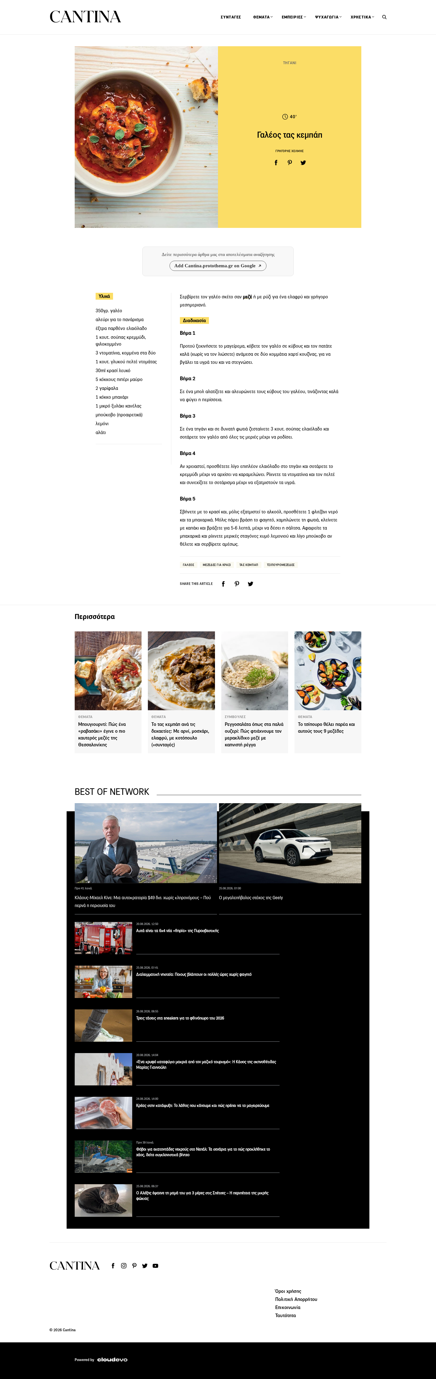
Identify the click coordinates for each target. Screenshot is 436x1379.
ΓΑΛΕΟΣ (188, 565)
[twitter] (303, 162)
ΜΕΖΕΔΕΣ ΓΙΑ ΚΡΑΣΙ (217, 565)
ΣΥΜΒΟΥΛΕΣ (235, 717)
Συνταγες (231, 17)
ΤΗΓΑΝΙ (289, 62)
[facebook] (276, 162)
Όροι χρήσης (288, 1291)
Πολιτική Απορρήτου (296, 1299)
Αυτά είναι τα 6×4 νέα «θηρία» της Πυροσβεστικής (177, 930)
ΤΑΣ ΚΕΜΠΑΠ (248, 565)
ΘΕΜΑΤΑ (85, 717)
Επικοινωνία (288, 1307)
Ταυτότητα (285, 1315)
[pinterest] (289, 162)
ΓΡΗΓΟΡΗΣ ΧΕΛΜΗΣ (290, 151)
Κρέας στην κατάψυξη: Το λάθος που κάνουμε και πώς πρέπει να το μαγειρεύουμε (202, 1105)
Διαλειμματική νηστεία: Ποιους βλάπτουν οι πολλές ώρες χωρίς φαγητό (194, 974)
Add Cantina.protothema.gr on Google (214, 265)
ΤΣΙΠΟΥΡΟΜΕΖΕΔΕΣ (281, 565)
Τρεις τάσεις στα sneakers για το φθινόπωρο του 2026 (180, 1018)
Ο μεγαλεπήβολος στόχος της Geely (251, 897)
